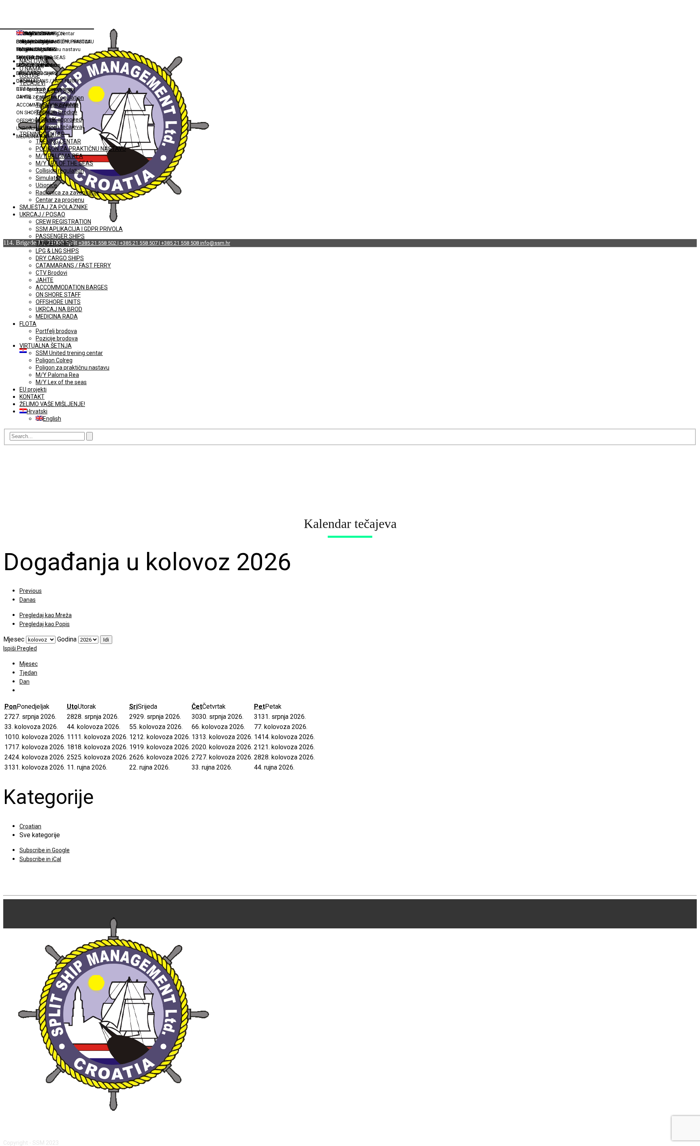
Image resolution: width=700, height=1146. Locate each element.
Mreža (45, 615)
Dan (24, 681)
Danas (27, 600)
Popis (44, 624)
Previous (30, 591)
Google (44, 850)
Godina (67, 639)
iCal (40, 859)
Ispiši (20, 648)
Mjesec (13, 639)
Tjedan (28, 672)
